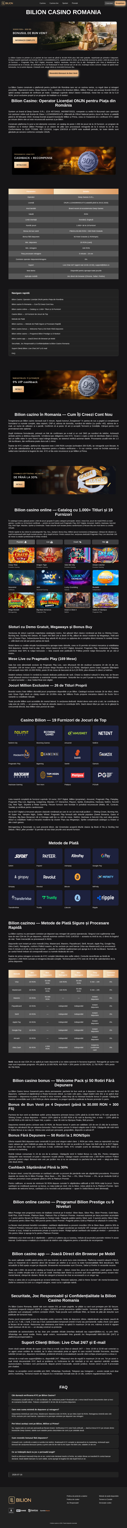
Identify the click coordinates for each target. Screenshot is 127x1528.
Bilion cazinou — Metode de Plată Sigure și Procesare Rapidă (36, 324)
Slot (103, 542)
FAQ (13, 353)
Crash (76, 542)
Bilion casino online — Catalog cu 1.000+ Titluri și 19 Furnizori (36, 309)
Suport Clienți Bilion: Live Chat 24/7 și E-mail (29, 348)
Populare (20, 542)
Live (48, 542)
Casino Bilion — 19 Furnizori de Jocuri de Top (30, 314)
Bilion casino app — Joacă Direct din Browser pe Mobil (33, 339)
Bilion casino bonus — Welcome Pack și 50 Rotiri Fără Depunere (37, 329)
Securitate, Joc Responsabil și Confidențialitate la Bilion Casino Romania (40, 344)
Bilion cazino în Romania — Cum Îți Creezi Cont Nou (32, 304)
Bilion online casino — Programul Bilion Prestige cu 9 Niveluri (36, 334)
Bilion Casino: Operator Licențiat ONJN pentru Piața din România (37, 299)
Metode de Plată (18, 319)
